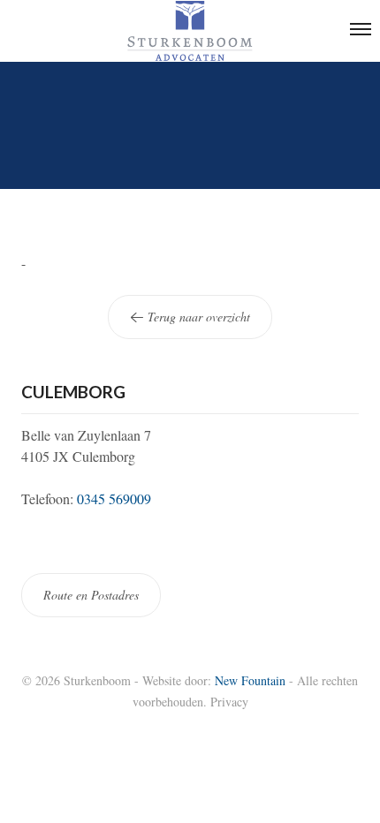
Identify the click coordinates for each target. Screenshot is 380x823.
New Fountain (250, 680)
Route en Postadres (91, 594)
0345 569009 (114, 498)
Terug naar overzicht (197, 316)
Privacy (229, 701)
